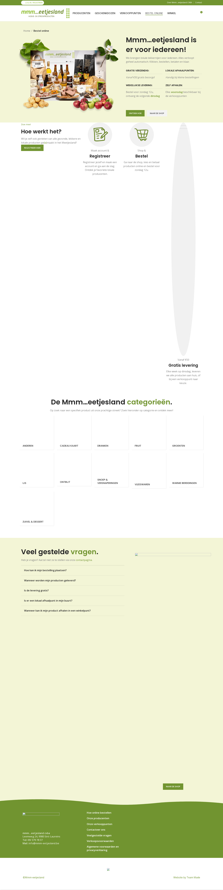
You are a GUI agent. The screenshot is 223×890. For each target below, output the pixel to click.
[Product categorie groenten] (186, 432)
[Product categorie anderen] (37, 432)
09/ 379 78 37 (35, 840)
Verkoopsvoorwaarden (100, 841)
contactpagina (84, 560)
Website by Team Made (186, 877)
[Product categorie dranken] (111, 432)
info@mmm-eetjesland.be (44, 843)
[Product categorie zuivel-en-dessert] (37, 508)
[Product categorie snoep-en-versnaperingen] (111, 470)
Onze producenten (98, 818)
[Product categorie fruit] (149, 432)
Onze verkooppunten (99, 824)
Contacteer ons (96, 829)
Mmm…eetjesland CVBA (99, 863)
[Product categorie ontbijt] (74, 469)
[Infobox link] (99, 151)
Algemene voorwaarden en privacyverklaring (103, 848)
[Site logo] (45, 13)
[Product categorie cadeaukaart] (74, 432)
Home (26, 30)
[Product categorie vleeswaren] (149, 470)
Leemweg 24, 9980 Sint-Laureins (41, 836)
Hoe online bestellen (99, 812)
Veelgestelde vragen (99, 835)
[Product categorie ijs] (37, 470)
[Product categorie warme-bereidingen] (186, 470)
